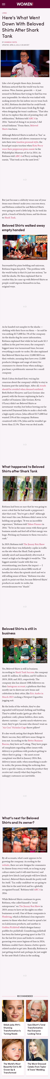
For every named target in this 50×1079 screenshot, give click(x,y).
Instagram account (16, 686)
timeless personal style (27, 142)
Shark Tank (10, 217)
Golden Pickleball (10, 927)
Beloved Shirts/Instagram (37, 499)
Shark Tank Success (24, 672)
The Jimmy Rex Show (33, 544)
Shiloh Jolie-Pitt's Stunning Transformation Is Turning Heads (12, 1029)
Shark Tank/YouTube (41, 75)
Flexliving (7, 916)
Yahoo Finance (34, 524)
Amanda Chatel (10, 42)
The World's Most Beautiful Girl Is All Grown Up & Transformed (12, 1068)
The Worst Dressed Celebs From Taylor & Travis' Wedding (37, 1067)
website (5, 865)
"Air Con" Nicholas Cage (14, 727)
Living (4, 13)
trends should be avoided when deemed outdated (24, 387)
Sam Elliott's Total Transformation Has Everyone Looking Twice (36, 1029)
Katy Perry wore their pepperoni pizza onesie (22, 147)
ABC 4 (32, 118)
